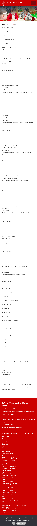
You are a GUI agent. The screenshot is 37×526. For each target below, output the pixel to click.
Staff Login (5, 444)
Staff (16, 24)
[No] (35, 520)
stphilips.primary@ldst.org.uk (13, 427)
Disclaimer (4, 441)
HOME (3, 24)
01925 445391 (8, 425)
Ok (14, 523)
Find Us (4, 422)
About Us (10, 24)
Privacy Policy (5, 438)
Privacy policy (21, 523)
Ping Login (5, 446)
